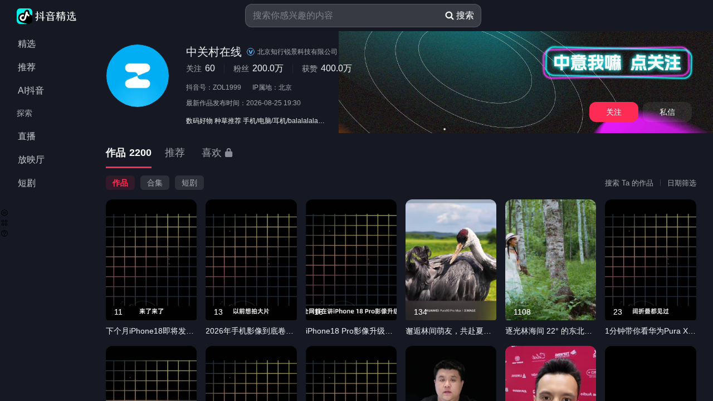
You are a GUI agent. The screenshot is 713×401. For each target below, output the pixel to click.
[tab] (129, 153)
